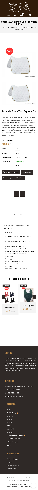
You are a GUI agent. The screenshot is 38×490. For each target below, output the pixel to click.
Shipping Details (19, 215)
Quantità (4, 148)
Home (3, 27)
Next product (22, 194)
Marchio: (4, 153)
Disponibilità (6, 161)
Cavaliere (10, 416)
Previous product (16, 194)
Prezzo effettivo (7, 140)
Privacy (9, 462)
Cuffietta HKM (10, 307)
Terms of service (12, 468)
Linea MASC (10, 429)
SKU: (3, 165)
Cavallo (9, 419)
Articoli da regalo (12, 442)
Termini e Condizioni (13, 459)
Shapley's (10, 432)
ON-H (8, 426)
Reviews (19, 209)
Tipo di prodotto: (7, 157)
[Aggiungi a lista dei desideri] (16, 286)
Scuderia (9, 422)
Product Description (18, 203)
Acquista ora (27, 172)
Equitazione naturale (13, 438)
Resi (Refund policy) (13, 465)
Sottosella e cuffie (14, 27)
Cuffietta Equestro (27, 305)
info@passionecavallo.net (15, 396)
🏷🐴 (12, 413)
